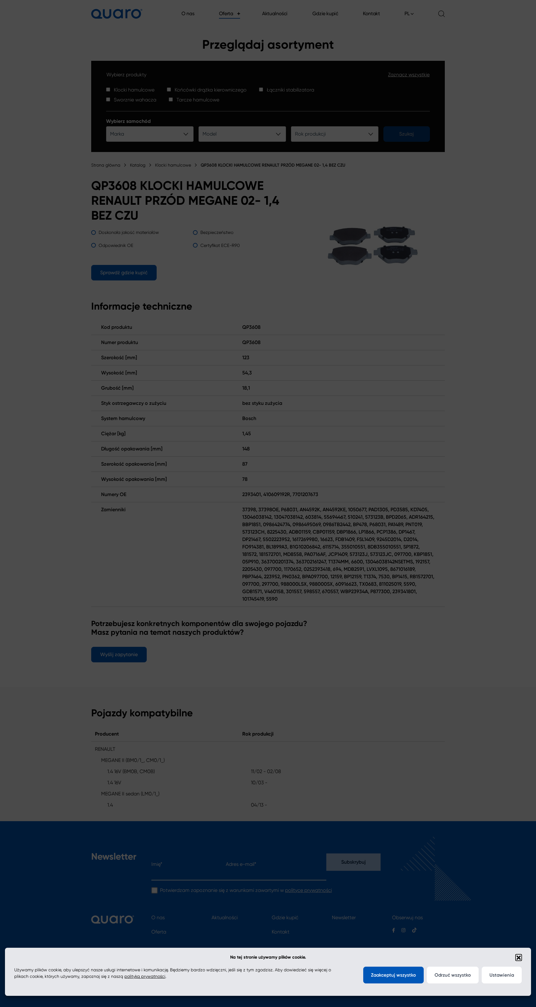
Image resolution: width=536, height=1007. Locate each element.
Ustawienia (501, 975)
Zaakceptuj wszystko (393, 975)
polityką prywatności (144, 976)
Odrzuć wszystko (453, 975)
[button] (519, 957)
